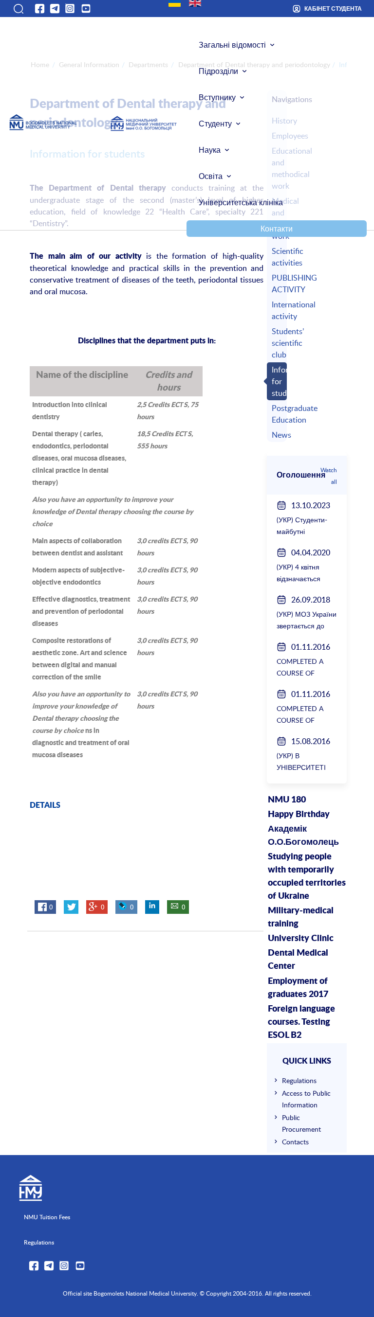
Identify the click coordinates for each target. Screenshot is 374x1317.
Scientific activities (278, 257)
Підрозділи (218, 71)
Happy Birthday (299, 814)
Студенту (215, 123)
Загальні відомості (232, 44)
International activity (278, 310)
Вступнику (217, 97)
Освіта (211, 176)
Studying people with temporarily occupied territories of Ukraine (307, 877)
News (278, 434)
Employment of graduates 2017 (298, 988)
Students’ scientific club (278, 343)
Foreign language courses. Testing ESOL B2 (301, 1022)
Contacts (295, 1141)
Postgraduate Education (278, 414)
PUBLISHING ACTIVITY (278, 283)
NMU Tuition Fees (47, 1217)
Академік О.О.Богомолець (303, 836)
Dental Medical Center (298, 960)
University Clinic (301, 938)
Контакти (277, 228)
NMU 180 (287, 800)
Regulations (299, 1080)
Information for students (278, 381)
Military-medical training (301, 917)
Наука (210, 149)
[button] (18, 9)
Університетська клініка (241, 202)
